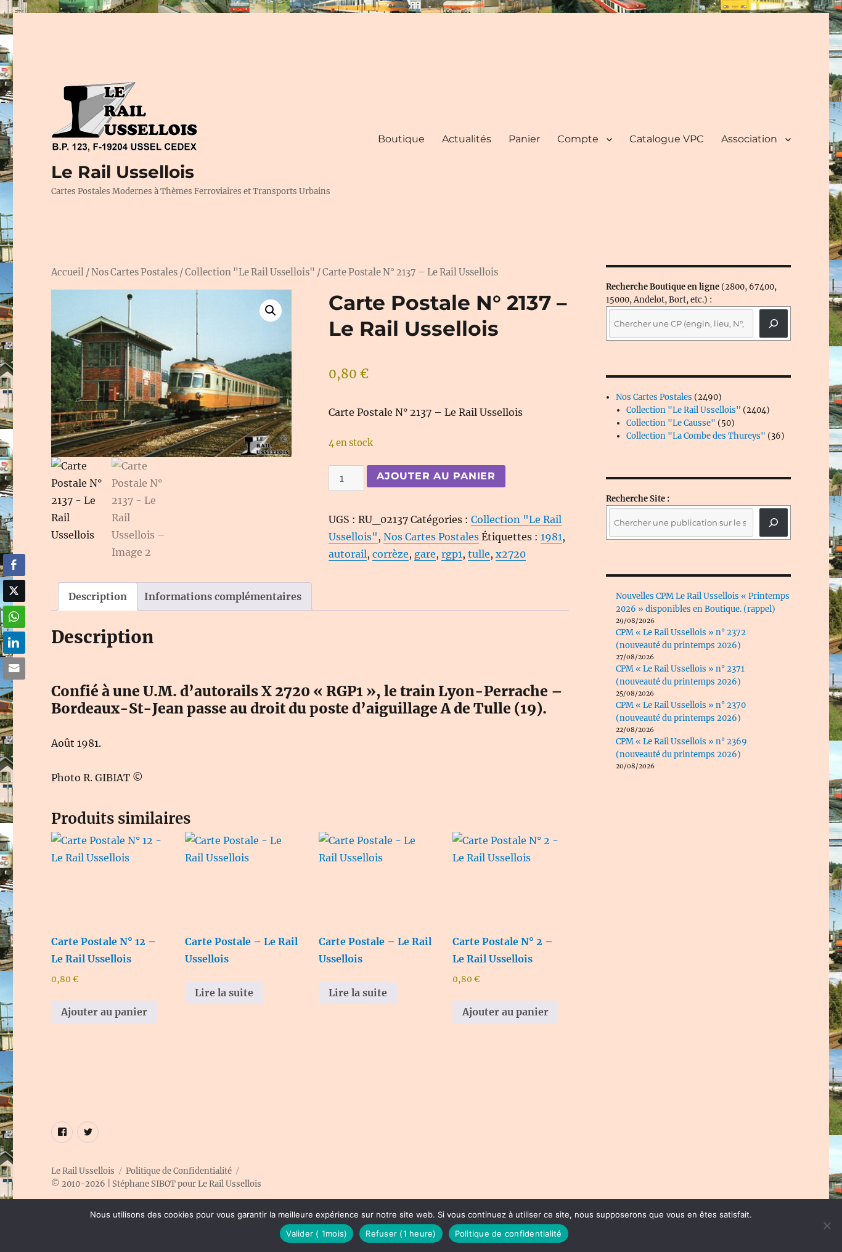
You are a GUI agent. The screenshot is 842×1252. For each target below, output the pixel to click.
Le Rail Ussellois (122, 171)
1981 (551, 536)
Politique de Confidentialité (179, 1171)
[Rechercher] (773, 522)
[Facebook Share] (14, 565)
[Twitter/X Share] (14, 591)
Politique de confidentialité (508, 1233)
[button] (271, 310)
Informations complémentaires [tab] (222, 596)
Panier (524, 139)
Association (749, 139)
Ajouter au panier (436, 476)
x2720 (511, 554)
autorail (348, 554)
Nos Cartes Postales (134, 272)
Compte (578, 139)
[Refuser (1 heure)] (826, 1225)
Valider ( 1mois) (316, 1233)
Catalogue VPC (666, 139)
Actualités (466, 139)
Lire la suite (224, 992)
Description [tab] (97, 596)
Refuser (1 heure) (401, 1233)
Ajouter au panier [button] (104, 1012)
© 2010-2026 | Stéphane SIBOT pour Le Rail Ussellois (156, 1184)
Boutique (401, 139)
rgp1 (451, 554)
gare (425, 554)
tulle (479, 554)
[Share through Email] (14, 668)
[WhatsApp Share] (14, 617)
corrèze (390, 554)
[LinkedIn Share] (14, 643)
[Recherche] (773, 323)
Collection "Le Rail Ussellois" (250, 272)
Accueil (67, 272)
